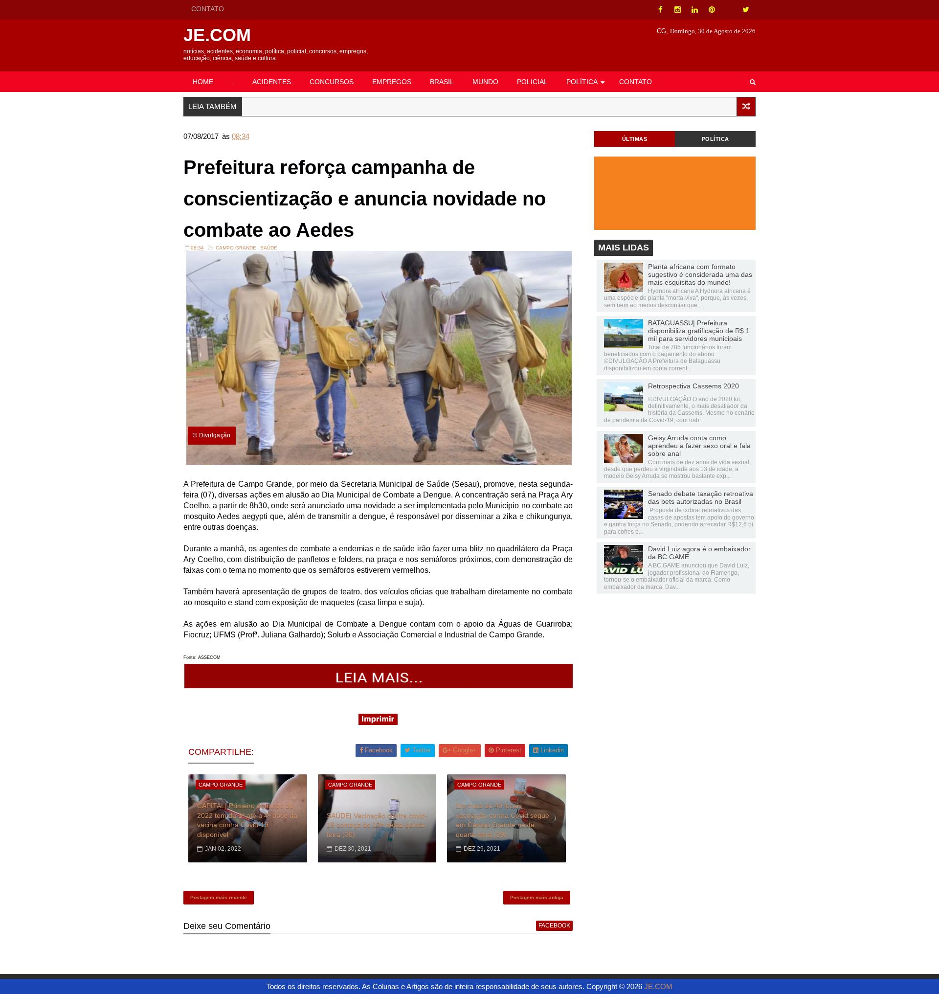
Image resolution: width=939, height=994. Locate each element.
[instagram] (677, 9)
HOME (203, 82)
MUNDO (485, 82)
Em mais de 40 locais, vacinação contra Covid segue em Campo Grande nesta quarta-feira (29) (502, 820)
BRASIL (442, 82)
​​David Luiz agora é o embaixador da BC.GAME (699, 553)
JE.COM (217, 35)
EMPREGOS (391, 82)
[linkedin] (694, 9)
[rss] (728, 9)
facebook (554, 925)
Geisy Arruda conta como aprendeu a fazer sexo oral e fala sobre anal (699, 445)
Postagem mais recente (218, 897)
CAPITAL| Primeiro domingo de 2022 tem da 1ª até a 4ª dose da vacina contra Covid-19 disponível (247, 820)
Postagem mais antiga (536, 897)
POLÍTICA (582, 82)
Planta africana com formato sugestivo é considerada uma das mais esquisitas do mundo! (700, 274)
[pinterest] (711, 9)
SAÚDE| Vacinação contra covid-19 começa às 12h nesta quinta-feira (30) (377, 825)
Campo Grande (236, 247)
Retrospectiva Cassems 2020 (693, 386)
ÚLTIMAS (635, 139)
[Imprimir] (378, 722)
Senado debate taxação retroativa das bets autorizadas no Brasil (700, 497)
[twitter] (745, 9)
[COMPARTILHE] (379, 685)
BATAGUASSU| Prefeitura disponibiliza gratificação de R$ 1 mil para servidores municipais (699, 330)
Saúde (268, 247)
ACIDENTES (271, 82)
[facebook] (660, 9)
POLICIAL (532, 82)
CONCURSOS (332, 82)
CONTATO (207, 9)
